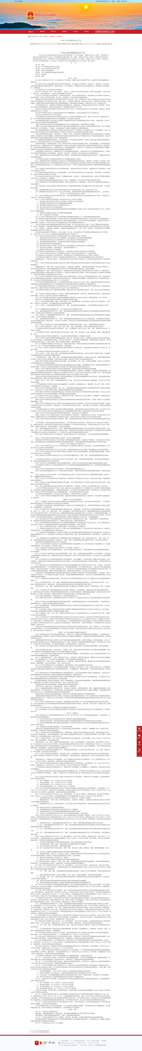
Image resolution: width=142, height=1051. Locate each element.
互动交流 (75, 31)
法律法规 (59, 36)
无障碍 (113, 1)
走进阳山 (86, 31)
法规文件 (52, 36)
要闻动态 (42, 31)
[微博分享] (106, 44)
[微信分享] (103, 44)
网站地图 (104, 1040)
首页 (32, 31)
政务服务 (64, 31)
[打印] (111, 47)
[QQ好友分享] (108, 44)
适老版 (118, 1)
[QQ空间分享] (111, 44)
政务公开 (53, 31)
